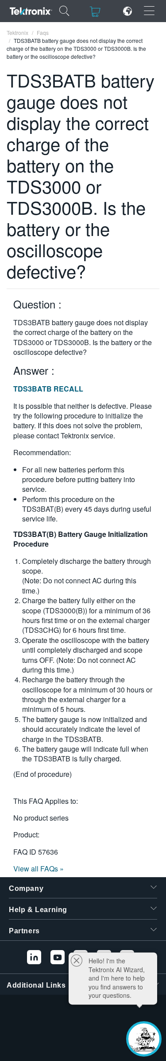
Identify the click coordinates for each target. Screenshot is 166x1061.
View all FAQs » (38, 868)
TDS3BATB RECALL (48, 389)
